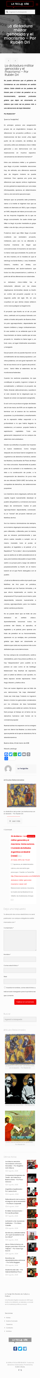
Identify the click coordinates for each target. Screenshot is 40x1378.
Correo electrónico (11, 965)
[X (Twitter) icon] (21, 1370)
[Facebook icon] (19, 1370)
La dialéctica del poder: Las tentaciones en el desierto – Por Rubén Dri (19, 812)
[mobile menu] (37, 4)
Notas (8, 1318)
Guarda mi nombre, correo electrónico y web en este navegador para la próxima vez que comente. (20, 992)
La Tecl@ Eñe (23, 768)
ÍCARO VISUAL (20, 1367)
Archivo (9, 1331)
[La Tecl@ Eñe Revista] (20, 4)
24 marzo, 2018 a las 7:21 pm (20, 860)
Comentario (9, 928)
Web (5, 976)
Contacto (9, 1328)
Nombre (7, 954)
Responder (31, 836)
